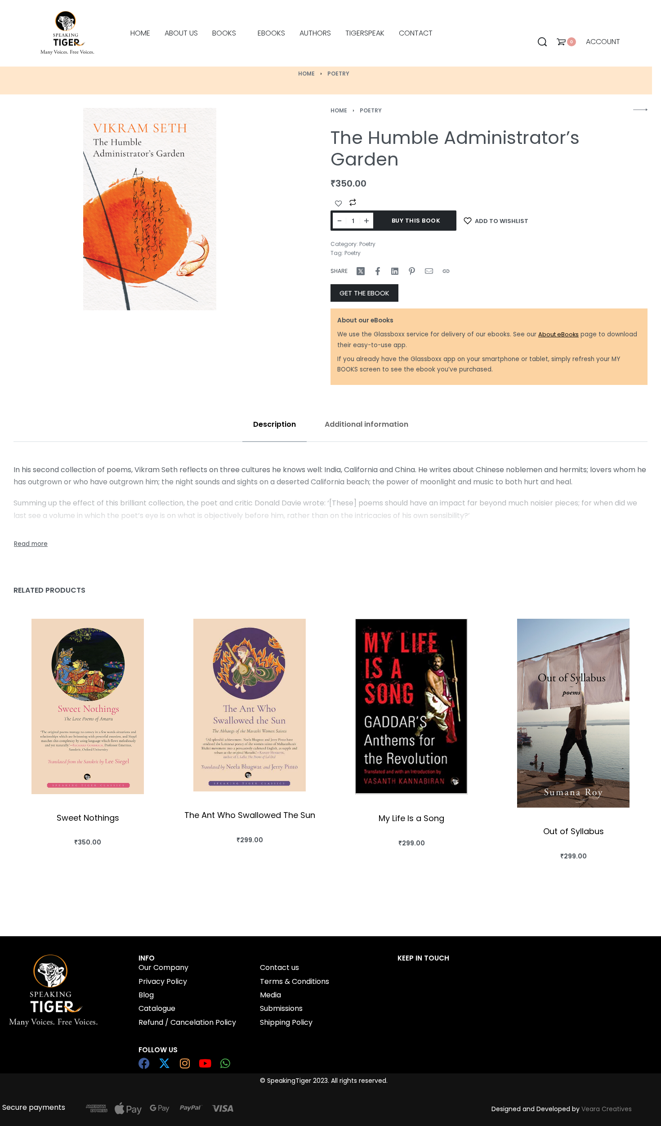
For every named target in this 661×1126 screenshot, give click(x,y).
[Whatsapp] (225, 1063)
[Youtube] (204, 1063)
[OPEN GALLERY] (149, 209)
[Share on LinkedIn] (395, 271)
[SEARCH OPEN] (542, 42)
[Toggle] (30, 544)
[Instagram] (184, 1063)
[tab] (274, 424)
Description (274, 424)
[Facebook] (144, 1063)
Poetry (338, 73)
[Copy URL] (446, 271)
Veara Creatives (606, 1108)
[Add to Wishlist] (338, 203)
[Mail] (429, 271)
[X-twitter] (164, 1063)
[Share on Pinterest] (412, 271)
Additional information (366, 424)
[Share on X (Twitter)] (361, 271)
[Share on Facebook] (378, 271)
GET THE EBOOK (364, 293)
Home (306, 73)
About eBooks (558, 334)
